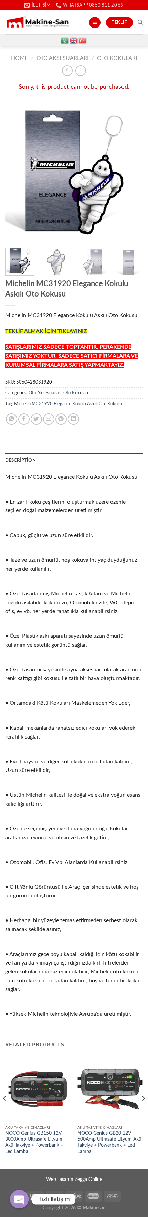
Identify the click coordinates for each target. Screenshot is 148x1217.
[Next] (131, 172)
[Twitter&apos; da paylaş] (36, 419)
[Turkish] (82, 40)
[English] (74, 40)
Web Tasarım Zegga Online (74, 1179)
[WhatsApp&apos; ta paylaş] (11, 419)
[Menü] (95, 22)
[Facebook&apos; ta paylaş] (24, 419)
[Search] (140, 22)
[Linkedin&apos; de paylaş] (73, 419)
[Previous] (16, 172)
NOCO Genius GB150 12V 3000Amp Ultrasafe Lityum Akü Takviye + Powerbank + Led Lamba (34, 1142)
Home (19, 58)
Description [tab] (20, 460)
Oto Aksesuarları (62, 58)
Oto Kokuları (117, 58)
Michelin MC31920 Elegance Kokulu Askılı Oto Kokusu (68, 404)
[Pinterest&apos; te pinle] (61, 419)
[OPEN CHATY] (19, 1199)
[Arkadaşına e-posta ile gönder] (48, 419)
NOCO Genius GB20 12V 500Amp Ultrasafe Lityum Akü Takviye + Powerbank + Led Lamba (109, 1142)
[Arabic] (65, 40)
